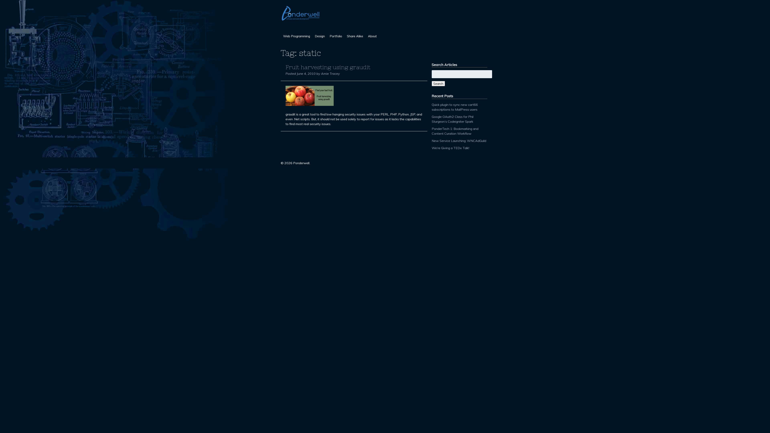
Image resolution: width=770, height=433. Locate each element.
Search (438, 84)
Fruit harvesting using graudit (328, 67)
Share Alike (355, 36)
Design (320, 36)
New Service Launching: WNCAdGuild (459, 141)
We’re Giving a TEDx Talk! (450, 148)
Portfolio (336, 36)
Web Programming (296, 36)
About (372, 36)
